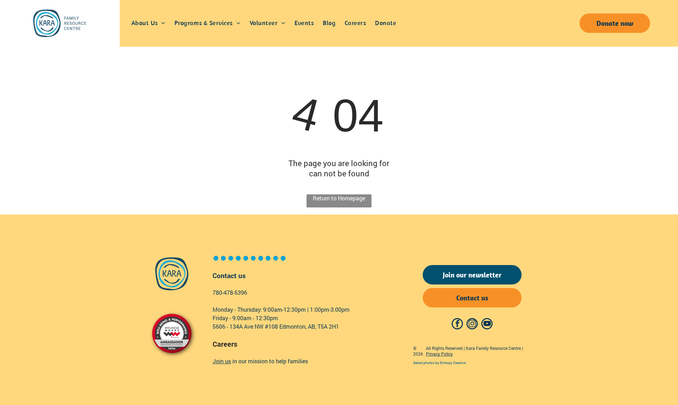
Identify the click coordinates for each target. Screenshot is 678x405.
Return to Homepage (339, 198)
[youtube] (487, 324)
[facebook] (457, 324)
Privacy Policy (439, 354)
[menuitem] (148, 23)
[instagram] (472, 324)
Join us (222, 361)
